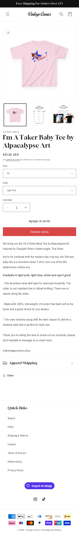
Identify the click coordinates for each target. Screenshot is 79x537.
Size (5, 166)
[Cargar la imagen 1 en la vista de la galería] (15, 115)
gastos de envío (13, 159)
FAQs (11, 427)
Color (5, 182)
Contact (12, 444)
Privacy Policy (15, 470)
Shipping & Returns (18, 435)
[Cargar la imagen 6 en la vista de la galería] (64, 115)
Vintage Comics (33, 530)
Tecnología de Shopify (51, 530)
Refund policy (15, 461)
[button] (7, 14)
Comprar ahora (39, 232)
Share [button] (10, 375)
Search (11, 418)
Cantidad (7, 200)
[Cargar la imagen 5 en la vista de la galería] (39, 115)
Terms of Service (17, 453)
